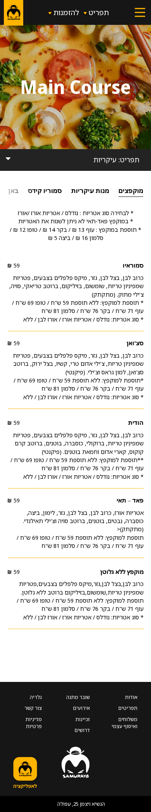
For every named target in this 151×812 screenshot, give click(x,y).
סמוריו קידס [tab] (45, 190)
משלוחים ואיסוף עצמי (124, 723)
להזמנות (66, 12)
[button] (140, 12)
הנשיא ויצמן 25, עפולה (81, 803)
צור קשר (33, 707)
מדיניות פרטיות (34, 723)
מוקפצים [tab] (130, 190)
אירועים (81, 707)
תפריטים (127, 707)
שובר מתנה (78, 697)
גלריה (36, 697)
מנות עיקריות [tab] (90, 190)
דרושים (82, 730)
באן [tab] (13, 190)
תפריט (99, 12)
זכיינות (83, 719)
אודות (131, 697)
